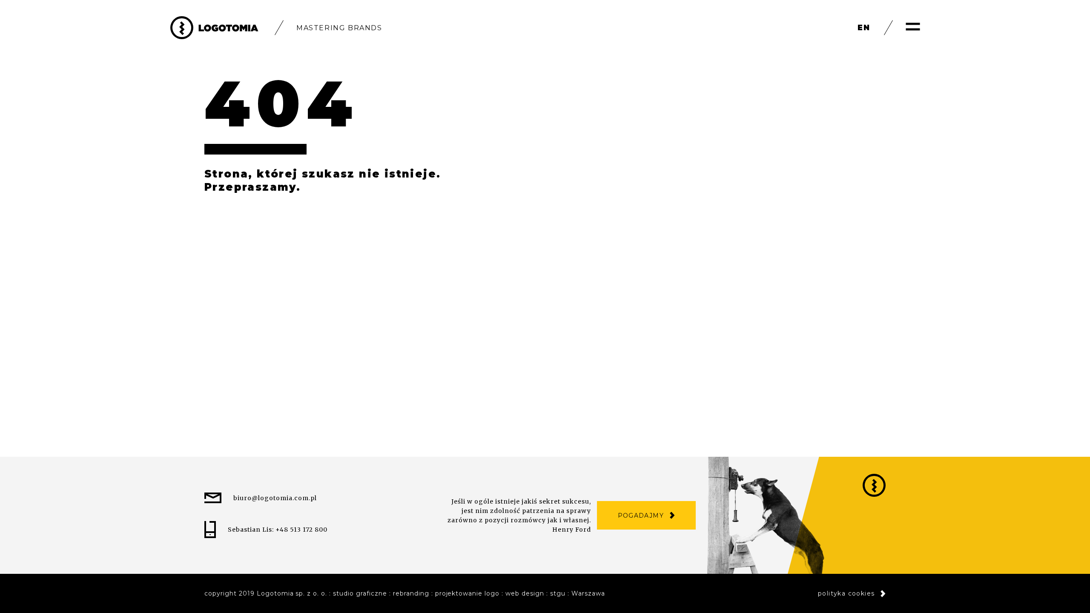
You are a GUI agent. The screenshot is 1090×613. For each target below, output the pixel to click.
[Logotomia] (214, 27)
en (864, 27)
